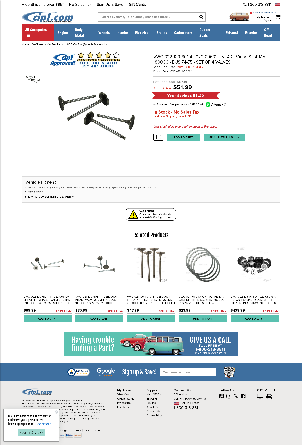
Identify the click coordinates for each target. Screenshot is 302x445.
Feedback (123, 407)
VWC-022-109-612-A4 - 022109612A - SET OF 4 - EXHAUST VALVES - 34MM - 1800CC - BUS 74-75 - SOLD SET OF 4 (47, 301)
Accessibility (154, 415)
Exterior (251, 33)
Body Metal (79, 33)
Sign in (268, 20)
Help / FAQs (154, 394)
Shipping (152, 398)
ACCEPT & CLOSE (31, 433)
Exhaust (232, 33)
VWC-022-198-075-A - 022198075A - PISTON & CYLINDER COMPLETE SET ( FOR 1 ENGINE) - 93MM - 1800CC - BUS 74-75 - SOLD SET (254, 301)
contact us (151, 187)
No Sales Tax (80, 4)
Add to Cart (47, 318)
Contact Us (153, 411)
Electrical (142, 33)
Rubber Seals (204, 33)
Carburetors (183, 33)
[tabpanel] (47, 284)
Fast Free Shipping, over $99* (172, 116)
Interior (122, 33)
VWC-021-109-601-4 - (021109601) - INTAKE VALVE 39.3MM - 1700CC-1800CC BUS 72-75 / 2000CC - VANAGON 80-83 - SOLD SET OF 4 (97, 301)
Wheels (104, 33)
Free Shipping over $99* (43, 4)
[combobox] (152, 17)
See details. (43, 424)
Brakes (161, 33)
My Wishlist (124, 403)
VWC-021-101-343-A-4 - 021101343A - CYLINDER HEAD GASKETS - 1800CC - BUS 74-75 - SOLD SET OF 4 (202, 300)
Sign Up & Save (110, 4)
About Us (152, 407)
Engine (63, 33)
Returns (151, 403)
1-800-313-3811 (259, 4)
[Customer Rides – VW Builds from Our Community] (269, 396)
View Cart (123, 394)
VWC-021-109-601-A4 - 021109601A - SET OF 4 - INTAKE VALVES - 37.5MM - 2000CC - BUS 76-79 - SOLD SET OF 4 (151, 300)
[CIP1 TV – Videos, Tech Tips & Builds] (260, 396)
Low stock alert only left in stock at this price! (185, 126)
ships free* (64, 311)
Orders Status (125, 398)
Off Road (268, 33)
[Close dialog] (56, 412)
